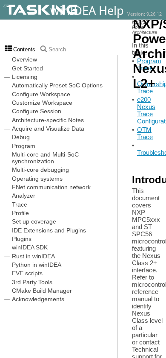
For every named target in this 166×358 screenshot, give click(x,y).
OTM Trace (145, 133)
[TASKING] (64, 10)
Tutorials (156, 17)
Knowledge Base (152, 17)
